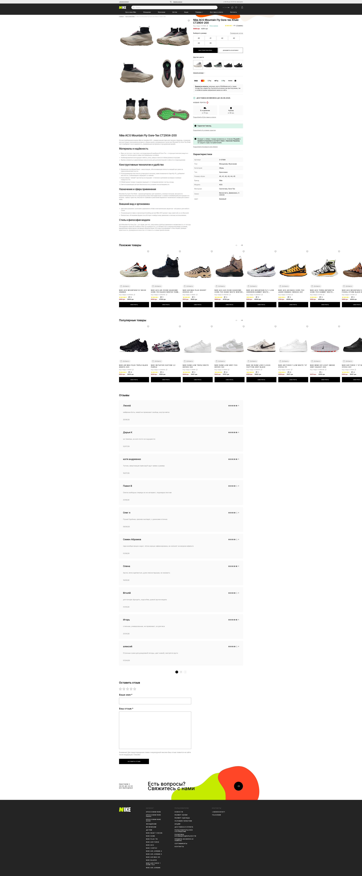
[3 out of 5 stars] (127, 689)
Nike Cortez (151, 848)
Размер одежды (182, 818)
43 (234, 38)
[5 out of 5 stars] (134, 689)
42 (222, 38)
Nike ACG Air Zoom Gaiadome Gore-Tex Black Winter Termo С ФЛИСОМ (165, 291)
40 (199, 38)
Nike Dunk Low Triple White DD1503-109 (196, 366)
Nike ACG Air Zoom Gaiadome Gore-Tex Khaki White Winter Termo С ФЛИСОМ (228, 291)
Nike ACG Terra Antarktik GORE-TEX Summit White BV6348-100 (322, 291)
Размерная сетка (236, 33)
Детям (174, 12)
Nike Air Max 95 (153, 857)
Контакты (233, 12)
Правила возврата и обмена (184, 839)
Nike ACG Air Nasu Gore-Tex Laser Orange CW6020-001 (291, 291)
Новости (179, 812)
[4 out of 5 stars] (131, 689)
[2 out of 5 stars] (124, 689)
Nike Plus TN (152, 839)
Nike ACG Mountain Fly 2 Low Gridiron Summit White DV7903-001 (260, 291)
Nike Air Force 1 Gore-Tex (153, 863)
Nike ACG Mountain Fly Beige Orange (132, 291)
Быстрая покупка (205, 50)
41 (210, 38)
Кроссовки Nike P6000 (153, 815)
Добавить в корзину (230, 50)
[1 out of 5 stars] (120, 689)
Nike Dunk (150, 836)
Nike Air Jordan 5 (154, 854)
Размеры (198, 12)
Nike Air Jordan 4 (154, 851)
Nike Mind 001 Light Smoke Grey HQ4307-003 (322, 366)
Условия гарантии (183, 821)
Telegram (216, 815)
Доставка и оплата (216, 12)
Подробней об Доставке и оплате (204, 117)
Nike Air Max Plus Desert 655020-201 (194, 291)
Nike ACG (150, 845)
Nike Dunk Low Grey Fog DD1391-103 (226, 366)
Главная (121, 16)
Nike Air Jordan (153, 867)
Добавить (126, 286)
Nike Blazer (151, 860)
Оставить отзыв (134, 761)
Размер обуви (181, 815)
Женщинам (147, 12)
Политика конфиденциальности (185, 835)
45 (210, 43)
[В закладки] (189, 20)
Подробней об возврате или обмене (205, 147)
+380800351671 (124, 1)
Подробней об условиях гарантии (204, 130)
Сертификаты (181, 843)
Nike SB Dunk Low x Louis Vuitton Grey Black (258, 366)
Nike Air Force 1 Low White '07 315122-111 (292, 366)
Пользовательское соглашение (184, 830)
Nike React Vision (154, 833)
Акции (186, 12)
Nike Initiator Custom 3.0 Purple (163, 366)
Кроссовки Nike (130, 12)
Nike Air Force (152, 842)
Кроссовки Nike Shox (153, 820)
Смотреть (134, 304)
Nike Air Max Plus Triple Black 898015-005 (133, 366)
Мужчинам (161, 12)
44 (199, 43)
